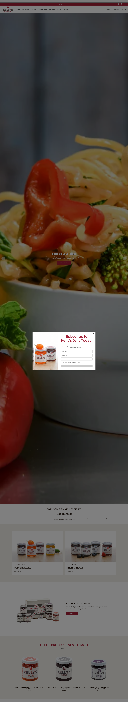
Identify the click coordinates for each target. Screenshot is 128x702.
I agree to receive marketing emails (71, 362)
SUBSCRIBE (76, 366)
